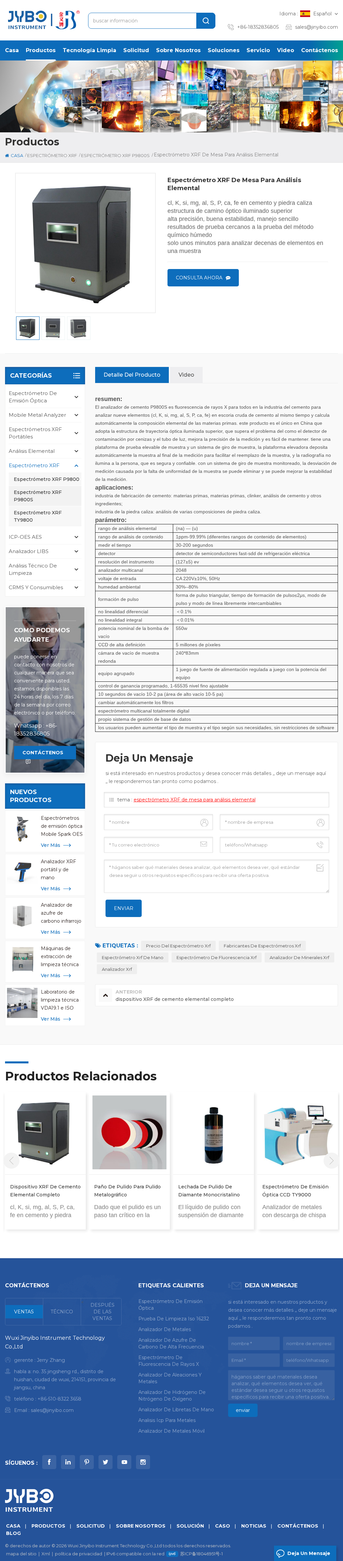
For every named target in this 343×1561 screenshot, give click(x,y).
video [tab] (186, 375)
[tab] (24, 1311)
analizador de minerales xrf (299, 957)
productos (41, 50)
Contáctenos (319, 50)
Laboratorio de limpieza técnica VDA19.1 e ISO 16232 (60, 1000)
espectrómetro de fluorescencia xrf (217, 957)
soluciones (223, 50)
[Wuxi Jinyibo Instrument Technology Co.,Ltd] (43, 20)
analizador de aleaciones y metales (170, 1378)
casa (12, 50)
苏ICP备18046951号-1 (201, 1553)
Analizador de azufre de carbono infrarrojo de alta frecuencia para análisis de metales (61, 913)
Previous (11, 1161)
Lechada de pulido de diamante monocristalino (209, 1191)
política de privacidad (78, 1553)
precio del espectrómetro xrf (178, 945)
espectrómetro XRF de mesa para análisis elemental (195, 800)
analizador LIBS (29, 551)
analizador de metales (164, 1329)
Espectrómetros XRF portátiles (35, 433)
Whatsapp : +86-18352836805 (35, 730)
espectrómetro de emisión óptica (33, 397)
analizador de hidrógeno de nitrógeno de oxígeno (172, 1395)
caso (222, 1526)
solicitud (136, 50)
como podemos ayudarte (42, 635)
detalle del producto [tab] (132, 375)
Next (332, 1161)
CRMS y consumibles (36, 587)
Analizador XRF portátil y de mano (58, 870)
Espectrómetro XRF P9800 (46, 479)
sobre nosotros (178, 50)
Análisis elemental (32, 451)
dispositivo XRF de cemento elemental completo (45, 1191)
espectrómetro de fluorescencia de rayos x (168, 1360)
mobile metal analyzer (37, 415)
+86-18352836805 (258, 27)
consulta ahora (199, 278)
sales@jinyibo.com (316, 27)
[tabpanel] (63, 1376)
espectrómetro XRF (52, 155)
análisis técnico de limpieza (33, 569)
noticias (253, 1526)
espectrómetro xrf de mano (132, 957)
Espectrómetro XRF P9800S (38, 496)
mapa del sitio (21, 1553)
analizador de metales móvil (171, 1431)
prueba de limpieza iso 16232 (173, 1319)
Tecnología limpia (89, 50)
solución (190, 1526)
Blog (13, 1533)
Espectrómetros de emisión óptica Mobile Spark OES (62, 826)
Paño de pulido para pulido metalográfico (127, 1191)
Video (285, 50)
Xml (46, 1553)
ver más (50, 845)
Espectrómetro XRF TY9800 (38, 516)
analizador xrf (117, 969)
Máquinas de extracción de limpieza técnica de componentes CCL (61, 956)
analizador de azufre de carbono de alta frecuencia (171, 1343)
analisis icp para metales (167, 1420)
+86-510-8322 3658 (59, 1399)
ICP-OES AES (25, 537)
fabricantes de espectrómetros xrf (262, 945)
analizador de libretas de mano (176, 1410)
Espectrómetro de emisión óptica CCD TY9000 (295, 1191)
